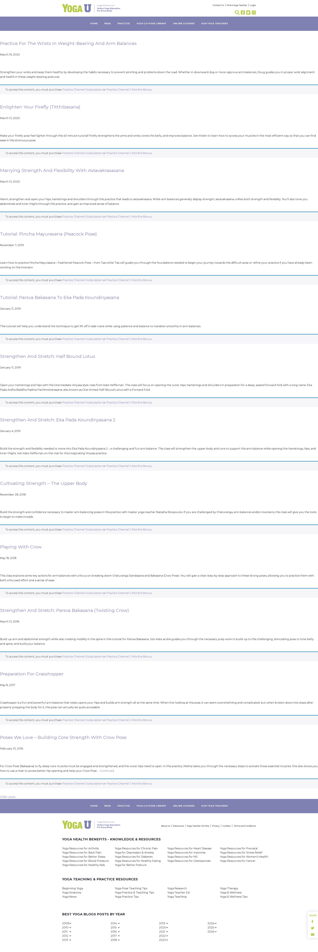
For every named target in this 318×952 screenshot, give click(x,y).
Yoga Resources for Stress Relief (241, 852)
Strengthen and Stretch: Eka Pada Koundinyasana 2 (57, 420)
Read (107, 23)
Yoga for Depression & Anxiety (134, 852)
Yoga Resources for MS (182, 856)
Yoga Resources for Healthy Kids (83, 865)
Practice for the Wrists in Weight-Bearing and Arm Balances (68, 43)
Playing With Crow (21, 547)
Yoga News (69, 896)
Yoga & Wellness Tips (233, 896)
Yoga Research (177, 888)
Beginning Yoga (72, 888)
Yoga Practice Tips (127, 896)
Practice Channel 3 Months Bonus (129, 89)
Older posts (7, 796)
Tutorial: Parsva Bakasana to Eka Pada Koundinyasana (59, 297)
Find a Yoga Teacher (237, 5)
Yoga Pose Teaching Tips (131, 888)
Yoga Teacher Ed (178, 892)
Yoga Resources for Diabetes (134, 856)
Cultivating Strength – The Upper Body (43, 483)
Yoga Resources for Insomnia (186, 852)
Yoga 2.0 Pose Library (151, 23)
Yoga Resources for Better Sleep (83, 856)
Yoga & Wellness (230, 892)
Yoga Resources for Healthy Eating (138, 860)
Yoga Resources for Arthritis (80, 848)
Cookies (226, 826)
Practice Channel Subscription (82, 89)
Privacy (215, 826)
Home (94, 23)
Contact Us (218, 5)
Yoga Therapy (229, 888)
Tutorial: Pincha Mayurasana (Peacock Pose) (48, 234)
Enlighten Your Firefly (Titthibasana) (40, 107)
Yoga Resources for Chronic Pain (136, 848)
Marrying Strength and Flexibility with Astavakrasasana (62, 170)
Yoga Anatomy (71, 892)
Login (253, 5)
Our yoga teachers (214, 23)
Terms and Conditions (245, 826)
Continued (107, 770)
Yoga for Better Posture (131, 865)
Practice (124, 23)
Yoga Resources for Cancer (238, 860)
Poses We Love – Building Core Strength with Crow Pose (63, 737)
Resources (178, 826)
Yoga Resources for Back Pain (81, 852)
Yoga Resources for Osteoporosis (189, 860)
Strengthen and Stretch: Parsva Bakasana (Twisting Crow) (64, 610)
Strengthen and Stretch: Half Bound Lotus (47, 356)
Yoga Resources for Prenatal (239, 848)
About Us (165, 826)
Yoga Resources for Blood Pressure (85, 860)
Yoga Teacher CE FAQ (198, 826)
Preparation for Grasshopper (32, 674)
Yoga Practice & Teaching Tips (134, 892)
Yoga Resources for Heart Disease (189, 848)
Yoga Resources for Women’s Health (244, 856)
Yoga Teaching (177, 896)
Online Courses (184, 23)
